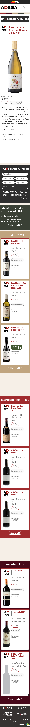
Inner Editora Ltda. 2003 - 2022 (10, 719)
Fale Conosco (22, 719)
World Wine (5, 98)
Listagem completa (15, 225)
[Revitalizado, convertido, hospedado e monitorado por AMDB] (28, 724)
